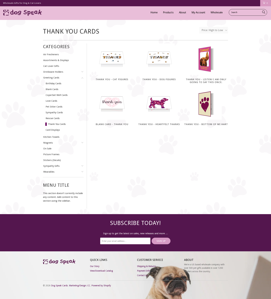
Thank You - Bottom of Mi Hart (206, 104)
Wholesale (217, 12)
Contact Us (142, 275)
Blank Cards (52, 89)
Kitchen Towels (51, 137)
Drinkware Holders (53, 71)
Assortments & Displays (56, 60)
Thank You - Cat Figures (112, 59)
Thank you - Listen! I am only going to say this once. (206, 59)
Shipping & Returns (146, 266)
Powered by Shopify (101, 285)
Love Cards (51, 100)
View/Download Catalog (101, 271)
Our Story (94, 266)
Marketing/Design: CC (79, 285)
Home (154, 12)
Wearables (48, 171)
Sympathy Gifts (51, 166)
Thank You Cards (57, 124)
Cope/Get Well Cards (57, 95)
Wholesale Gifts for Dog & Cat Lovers (22, 3)
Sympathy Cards (54, 112)
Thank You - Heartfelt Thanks (159, 104)
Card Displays (53, 129)
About (182, 12)
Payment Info (143, 271)
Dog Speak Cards (59, 285)
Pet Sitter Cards (54, 106)
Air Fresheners (51, 54)
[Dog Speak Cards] (23, 13)
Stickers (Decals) (52, 160)
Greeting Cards (51, 77)
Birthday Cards (53, 83)
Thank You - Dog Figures (159, 59)
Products (168, 12)
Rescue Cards (53, 118)
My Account (198, 12)
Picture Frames (51, 154)
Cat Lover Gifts (51, 66)
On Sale (47, 148)
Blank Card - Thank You (112, 104)
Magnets (48, 142)
